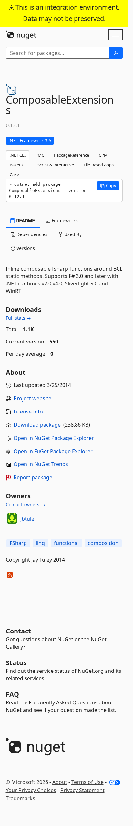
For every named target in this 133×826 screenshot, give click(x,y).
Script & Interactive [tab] (55, 165)
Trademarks (20, 798)
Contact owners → (25, 505)
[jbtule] (12, 518)
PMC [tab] (39, 155)
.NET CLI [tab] (18, 155)
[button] (108, 185)
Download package (37, 424)
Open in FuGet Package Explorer (53, 451)
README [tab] (25, 220)
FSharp (18, 543)
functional (66, 543)
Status (16, 662)
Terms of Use (87, 782)
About (59, 782)
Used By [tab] (72, 234)
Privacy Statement (82, 790)
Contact (18, 631)
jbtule (27, 518)
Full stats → (18, 318)
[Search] (116, 53)
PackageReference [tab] (71, 155)
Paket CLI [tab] (19, 165)
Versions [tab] (25, 248)
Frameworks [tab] (64, 220)
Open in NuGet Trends (41, 464)
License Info (28, 411)
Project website (32, 398)
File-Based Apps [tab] (99, 165)
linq (40, 543)
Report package (33, 477)
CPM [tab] (103, 155)
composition (103, 543)
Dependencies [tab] (31, 234)
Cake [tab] (14, 174)
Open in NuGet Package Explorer (54, 438)
